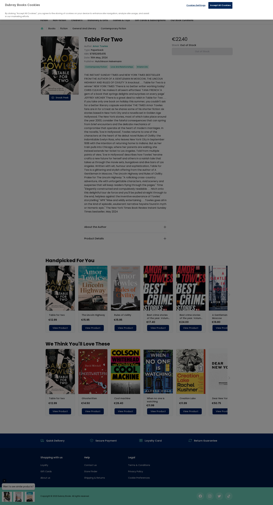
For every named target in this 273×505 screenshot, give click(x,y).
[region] (136, 10)
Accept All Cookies (220, 5)
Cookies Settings (195, 5)
